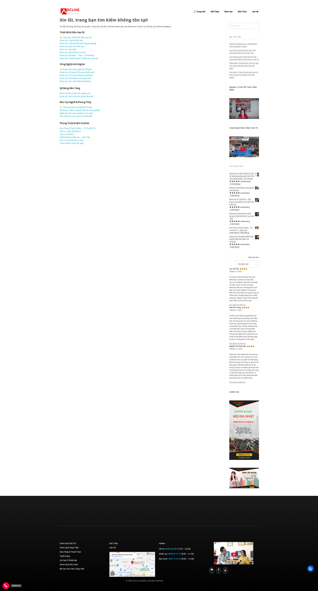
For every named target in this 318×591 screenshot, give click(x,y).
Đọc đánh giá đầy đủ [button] (237, 305)
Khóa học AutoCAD (68, 49)
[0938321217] (5, 585)
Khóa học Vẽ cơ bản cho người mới (75, 93)
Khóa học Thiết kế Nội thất (71, 40)
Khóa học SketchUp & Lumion (73, 52)
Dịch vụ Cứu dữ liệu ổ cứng (71, 140)
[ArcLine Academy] (72, 11)
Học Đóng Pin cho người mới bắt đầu (76, 116)
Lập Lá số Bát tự (67, 134)
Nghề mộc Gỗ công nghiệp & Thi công (76, 113)
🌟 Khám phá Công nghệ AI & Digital (76, 69)
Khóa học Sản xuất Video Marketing (75, 81)
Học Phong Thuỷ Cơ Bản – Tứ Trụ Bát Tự (78, 128)
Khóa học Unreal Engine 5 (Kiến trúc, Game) (79, 58)
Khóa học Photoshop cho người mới (75, 78)
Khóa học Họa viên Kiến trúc (72, 46)
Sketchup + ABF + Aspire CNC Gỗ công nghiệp (80, 110)
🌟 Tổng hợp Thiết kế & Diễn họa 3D (76, 37)
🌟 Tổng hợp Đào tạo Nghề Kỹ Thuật (76, 107)
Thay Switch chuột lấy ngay (72, 143)
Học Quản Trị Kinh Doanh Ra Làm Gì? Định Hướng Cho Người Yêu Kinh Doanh (243, 74)
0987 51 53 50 (174, 559)
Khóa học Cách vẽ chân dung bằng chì (76, 96)
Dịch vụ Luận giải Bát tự (70, 131)
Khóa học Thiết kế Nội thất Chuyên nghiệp (78, 43)
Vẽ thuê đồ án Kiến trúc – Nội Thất (75, 137)
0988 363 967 (171, 549)
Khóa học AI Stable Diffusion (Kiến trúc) (77, 72)
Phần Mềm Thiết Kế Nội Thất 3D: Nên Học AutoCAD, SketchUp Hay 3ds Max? (244, 65)
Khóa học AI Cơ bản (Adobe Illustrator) (76, 75)
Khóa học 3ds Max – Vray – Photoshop (77, 55)
